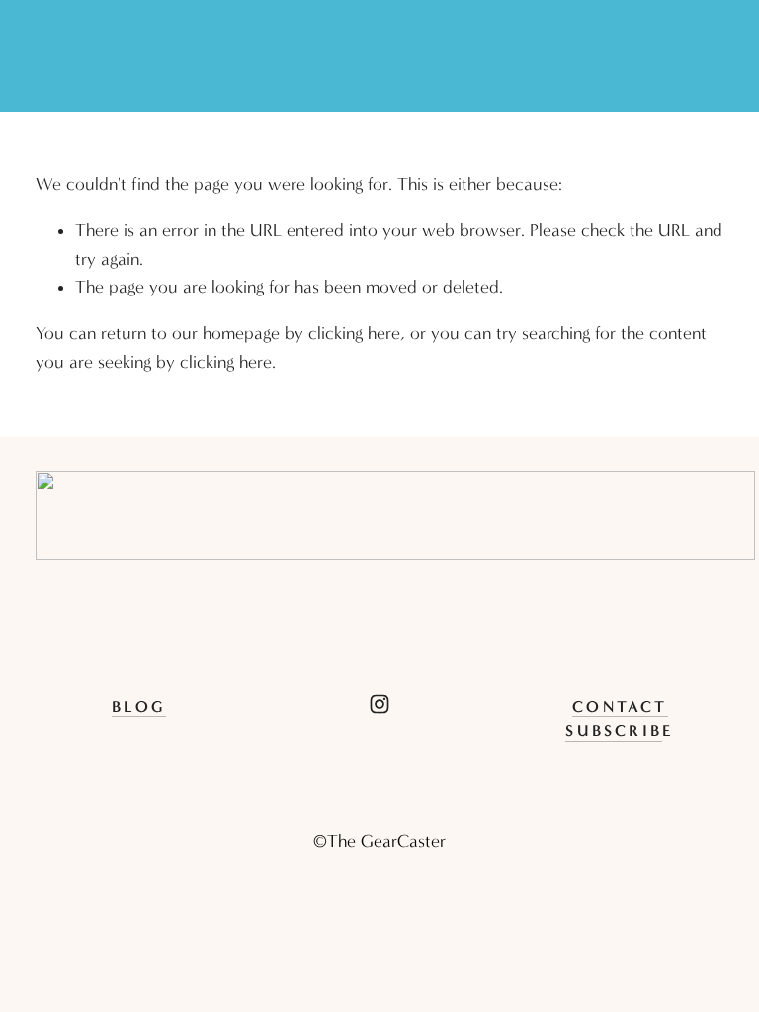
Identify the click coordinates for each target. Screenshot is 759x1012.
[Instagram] (379, 704)
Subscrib (613, 730)
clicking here (354, 333)
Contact (619, 706)
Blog (139, 706)
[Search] (44, 56)
